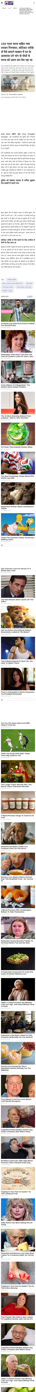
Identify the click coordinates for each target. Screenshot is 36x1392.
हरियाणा (15, 8)
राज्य (9, 8)
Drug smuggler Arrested (12, 283)
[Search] (34, 3)
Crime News (11, 279)
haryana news (7, 287)
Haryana (29, 283)
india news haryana (24, 287)
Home (4, 8)
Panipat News (7, 291)
